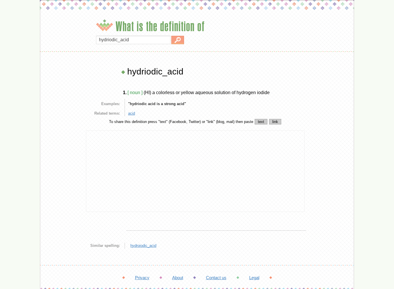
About (177, 277)
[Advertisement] (61, 153)
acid (131, 113)
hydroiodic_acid (143, 245)
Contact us (216, 277)
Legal (254, 277)
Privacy (142, 277)
